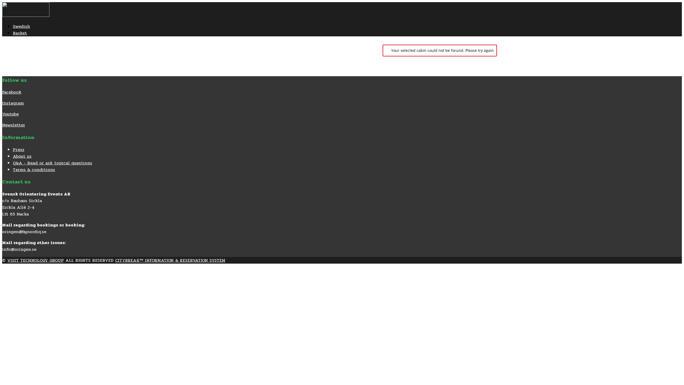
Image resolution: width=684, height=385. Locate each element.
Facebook (11, 92)
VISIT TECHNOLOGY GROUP (35, 260)
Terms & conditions (34, 169)
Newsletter (13, 125)
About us (22, 156)
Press (18, 149)
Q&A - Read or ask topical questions (52, 163)
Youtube (10, 114)
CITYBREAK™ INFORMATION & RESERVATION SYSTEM (170, 260)
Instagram (13, 103)
